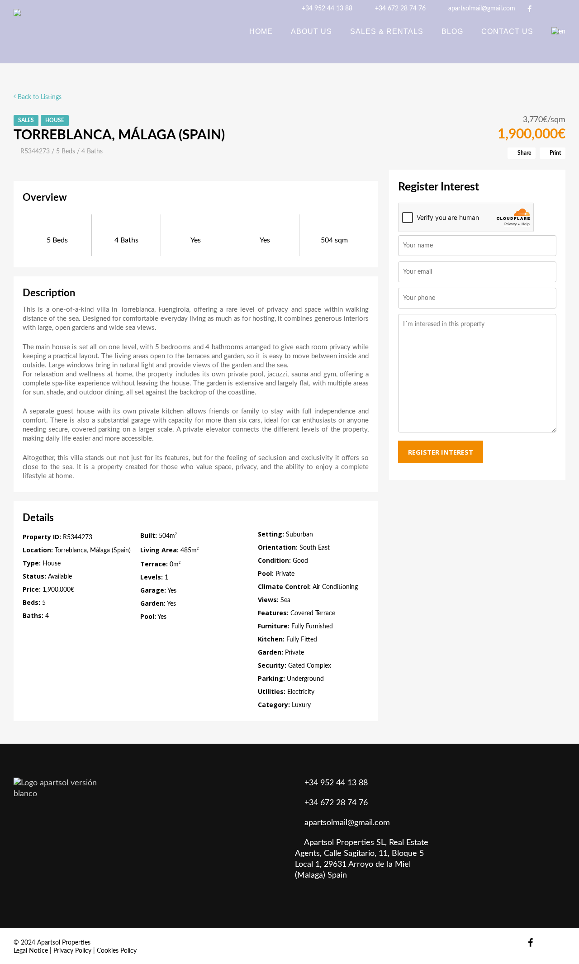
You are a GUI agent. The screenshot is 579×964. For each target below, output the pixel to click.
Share (523, 153)
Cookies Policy (117, 951)
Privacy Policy (72, 951)
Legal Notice (31, 951)
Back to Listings (39, 97)
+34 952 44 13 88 (326, 8)
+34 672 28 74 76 (399, 8)
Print (554, 153)
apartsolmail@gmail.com (480, 8)
